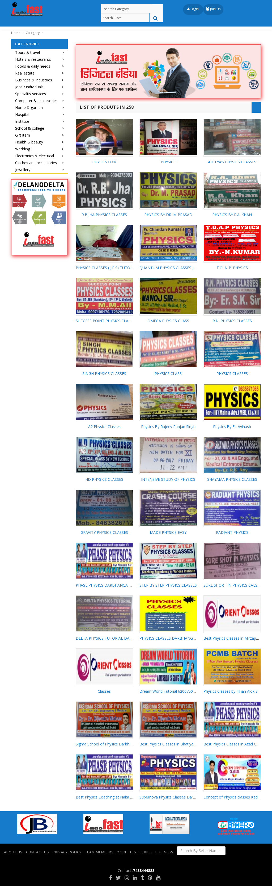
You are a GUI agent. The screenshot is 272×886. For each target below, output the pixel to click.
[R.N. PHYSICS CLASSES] (232, 296)
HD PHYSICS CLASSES (104, 479)
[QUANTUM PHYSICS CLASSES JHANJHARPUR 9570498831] (168, 243)
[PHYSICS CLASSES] (232, 349)
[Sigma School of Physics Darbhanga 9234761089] (104, 719)
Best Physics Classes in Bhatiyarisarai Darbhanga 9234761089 (192, 744)
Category (33, 32)
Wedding (22, 148)
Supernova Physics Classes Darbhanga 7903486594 (183, 797)
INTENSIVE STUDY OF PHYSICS (168, 479)
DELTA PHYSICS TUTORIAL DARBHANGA (111, 638)
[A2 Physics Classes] (104, 402)
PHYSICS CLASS (168, 373)
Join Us (214, 9)
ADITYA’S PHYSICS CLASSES (232, 161)
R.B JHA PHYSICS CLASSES (104, 214)
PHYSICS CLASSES (232, 373)
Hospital (22, 114)
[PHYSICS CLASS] (168, 349)
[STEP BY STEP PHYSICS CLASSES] (168, 561)
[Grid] (245, 107)
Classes (104, 691)
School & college (29, 128)
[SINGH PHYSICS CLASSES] (104, 349)
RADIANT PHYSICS (232, 532)
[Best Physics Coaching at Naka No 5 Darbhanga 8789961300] (104, 772)
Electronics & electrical (34, 155)
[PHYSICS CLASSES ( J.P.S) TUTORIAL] (104, 243)
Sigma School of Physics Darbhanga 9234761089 (118, 744)
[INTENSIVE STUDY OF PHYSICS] (168, 455)
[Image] (39, 217)
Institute (22, 121)
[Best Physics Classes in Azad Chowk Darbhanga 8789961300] (232, 719)
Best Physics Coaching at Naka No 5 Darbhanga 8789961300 (128, 797)
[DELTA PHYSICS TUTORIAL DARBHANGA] (104, 613)
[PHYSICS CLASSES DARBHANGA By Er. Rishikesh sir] (168, 613)
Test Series (141, 852)
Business (164, 852)
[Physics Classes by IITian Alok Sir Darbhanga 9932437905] (232, 666)
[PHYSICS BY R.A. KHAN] (232, 190)
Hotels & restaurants (33, 59)
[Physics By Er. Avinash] (232, 402)
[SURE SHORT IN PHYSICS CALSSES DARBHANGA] (232, 561)
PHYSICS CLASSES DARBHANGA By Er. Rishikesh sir (183, 638)
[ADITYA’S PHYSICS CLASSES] (232, 137)
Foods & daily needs (32, 66)
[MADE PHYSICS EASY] (168, 508)
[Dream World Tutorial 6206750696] (168, 666)
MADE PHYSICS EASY (168, 532)
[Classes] (104, 666)
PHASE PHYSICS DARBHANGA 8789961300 (113, 585)
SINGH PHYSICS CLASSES (104, 373)
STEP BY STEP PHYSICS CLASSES (168, 585)
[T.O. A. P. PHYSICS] (232, 243)
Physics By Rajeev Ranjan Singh (168, 426)
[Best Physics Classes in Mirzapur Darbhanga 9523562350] (232, 613)
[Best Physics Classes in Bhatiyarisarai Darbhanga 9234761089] (168, 719)
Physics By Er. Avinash (232, 426)
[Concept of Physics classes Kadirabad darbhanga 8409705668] (232, 772)
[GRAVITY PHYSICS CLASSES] (104, 508)
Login (194, 9)
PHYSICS (168, 161)
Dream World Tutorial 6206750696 (169, 691)
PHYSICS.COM (104, 161)
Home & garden (29, 107)
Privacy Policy (67, 852)
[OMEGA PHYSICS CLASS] (168, 296)
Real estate (25, 73)
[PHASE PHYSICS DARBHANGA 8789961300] (104, 561)
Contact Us (37, 852)
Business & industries (33, 79)
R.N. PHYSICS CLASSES (232, 320)
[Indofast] (27, 9)
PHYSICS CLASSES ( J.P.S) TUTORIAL (107, 267)
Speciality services (30, 93)
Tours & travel (27, 52)
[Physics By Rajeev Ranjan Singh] (168, 402)
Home (15, 32)
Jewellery (22, 169)
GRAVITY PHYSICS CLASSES (104, 532)
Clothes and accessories (36, 162)
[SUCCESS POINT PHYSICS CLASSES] (104, 296)
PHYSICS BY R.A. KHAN (232, 214)
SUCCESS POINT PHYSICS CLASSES (106, 320)
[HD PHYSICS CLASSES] (104, 455)
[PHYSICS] (168, 137)
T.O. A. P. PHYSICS (232, 267)
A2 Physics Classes (104, 426)
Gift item (22, 135)
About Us (13, 852)
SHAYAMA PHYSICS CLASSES (232, 479)
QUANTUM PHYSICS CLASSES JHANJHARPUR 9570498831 (189, 267)
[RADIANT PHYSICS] (232, 508)
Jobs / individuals (29, 86)
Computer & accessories (36, 100)
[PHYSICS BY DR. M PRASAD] (168, 190)
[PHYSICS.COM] (104, 137)
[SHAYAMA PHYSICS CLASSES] (232, 455)
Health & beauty (29, 142)
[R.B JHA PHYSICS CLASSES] (104, 190)
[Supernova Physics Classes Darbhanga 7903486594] (168, 772)
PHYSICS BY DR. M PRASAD (168, 214)
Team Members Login (105, 852)
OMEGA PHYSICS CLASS (168, 320)
